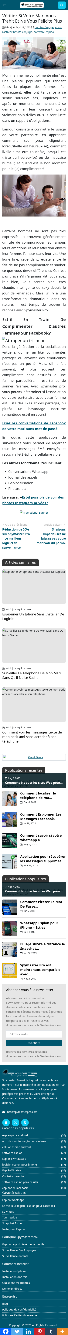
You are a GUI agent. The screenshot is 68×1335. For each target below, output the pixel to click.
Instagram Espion (13, 1229)
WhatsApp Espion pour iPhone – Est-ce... (39, 925)
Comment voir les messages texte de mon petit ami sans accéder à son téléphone (32, 736)
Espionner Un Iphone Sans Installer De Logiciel (33, 616)
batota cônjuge (44, 27)
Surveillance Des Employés (19, 1250)
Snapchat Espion (12, 1223)
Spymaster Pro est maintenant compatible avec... (40, 969)
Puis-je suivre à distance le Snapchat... (42, 946)
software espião (44, 32)
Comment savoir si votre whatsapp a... (41, 837)
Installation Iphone (14, 1271)
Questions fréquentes (16, 1283)
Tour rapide (9, 1217)
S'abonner (34, 1043)
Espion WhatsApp (13, 1200)
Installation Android (15, 1277)
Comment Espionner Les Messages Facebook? (40, 816)
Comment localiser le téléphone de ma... (38, 795)
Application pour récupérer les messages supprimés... (43, 858)
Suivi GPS (8, 1211)
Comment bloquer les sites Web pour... (34, 783)
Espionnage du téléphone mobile (23, 1244)
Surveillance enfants (15, 1256)
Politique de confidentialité (19, 1309)
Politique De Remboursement (20, 1315)
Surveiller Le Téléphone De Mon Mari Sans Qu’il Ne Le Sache (31, 675)
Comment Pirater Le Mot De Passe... (41, 904)
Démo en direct (12, 1288)
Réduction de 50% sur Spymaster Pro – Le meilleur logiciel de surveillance (16, 538)
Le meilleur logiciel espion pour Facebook (28, 1206)
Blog (5, 1303)
